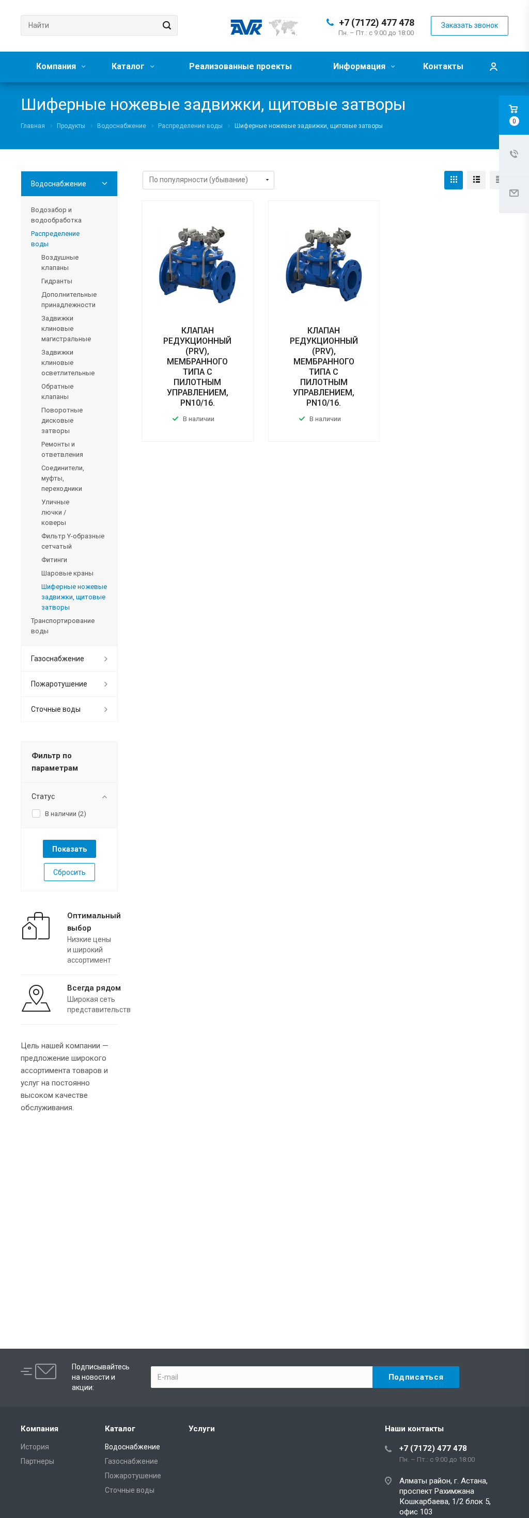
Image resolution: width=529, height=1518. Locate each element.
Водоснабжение (58, 184)
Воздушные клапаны (60, 262)
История (35, 1447)
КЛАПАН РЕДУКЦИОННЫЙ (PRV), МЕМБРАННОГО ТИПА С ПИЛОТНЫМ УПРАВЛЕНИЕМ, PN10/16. (197, 367)
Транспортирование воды (63, 626)
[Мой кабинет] (493, 67)
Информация (360, 66)
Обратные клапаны (57, 391)
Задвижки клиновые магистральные (66, 328)
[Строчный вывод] (476, 180)
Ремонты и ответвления (62, 449)
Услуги (202, 1428)
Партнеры (37, 1461)
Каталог (129, 66)
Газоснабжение (57, 658)
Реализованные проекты (240, 66)
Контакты (443, 66)
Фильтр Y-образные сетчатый (72, 541)
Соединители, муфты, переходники (62, 478)
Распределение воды (55, 239)
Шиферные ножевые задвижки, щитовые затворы (74, 597)
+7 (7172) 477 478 (376, 22)
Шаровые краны (67, 573)
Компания (57, 66)
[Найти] (165, 25)
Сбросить (69, 872)
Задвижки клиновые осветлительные (68, 362)
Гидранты (56, 281)
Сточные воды (56, 709)
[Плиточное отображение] (453, 180)
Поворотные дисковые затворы (62, 420)
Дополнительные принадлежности (69, 300)
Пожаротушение (59, 684)
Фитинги (54, 560)
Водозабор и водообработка (56, 215)
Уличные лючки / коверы (55, 512)
